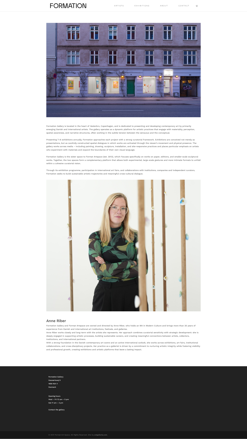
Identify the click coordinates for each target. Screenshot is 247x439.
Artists (119, 6)
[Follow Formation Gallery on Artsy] (55, 421)
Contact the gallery (56, 410)
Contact (184, 6)
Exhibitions (142, 6)
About (164, 6)
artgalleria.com (100, 435)
